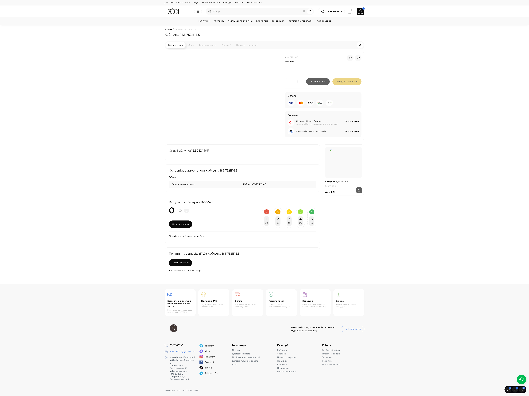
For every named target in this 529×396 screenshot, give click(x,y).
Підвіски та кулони (286, 357)
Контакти (239, 2)
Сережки (282, 354)
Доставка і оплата (174, 2)
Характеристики (207, 45)
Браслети (282, 364)
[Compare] (350, 58)
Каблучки (282, 350)
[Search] (304, 11)
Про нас (236, 350)
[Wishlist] (358, 58)
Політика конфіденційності (246, 357)
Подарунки (283, 368)
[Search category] (210, 11)
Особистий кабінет (210, 2)
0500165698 (332, 11)
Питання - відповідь (247, 45)
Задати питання (180, 262)
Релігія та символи (286, 371)
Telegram (209, 346)
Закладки (227, 2)
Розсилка (327, 361)
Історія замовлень (331, 354)
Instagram (210, 357)
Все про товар (175, 45)
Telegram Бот (211, 373)
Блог (187, 2)
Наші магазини (254, 2)
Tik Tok (208, 368)
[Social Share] (360, 45)
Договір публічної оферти (245, 361)
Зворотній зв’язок (331, 364)
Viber (207, 351)
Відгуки (226, 45)
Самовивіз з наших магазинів (311, 131)
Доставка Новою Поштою (309, 121)
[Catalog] (198, 11)
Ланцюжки (282, 361)
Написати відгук (180, 224)
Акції (195, 2)
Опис (191, 45)
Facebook (209, 362)
